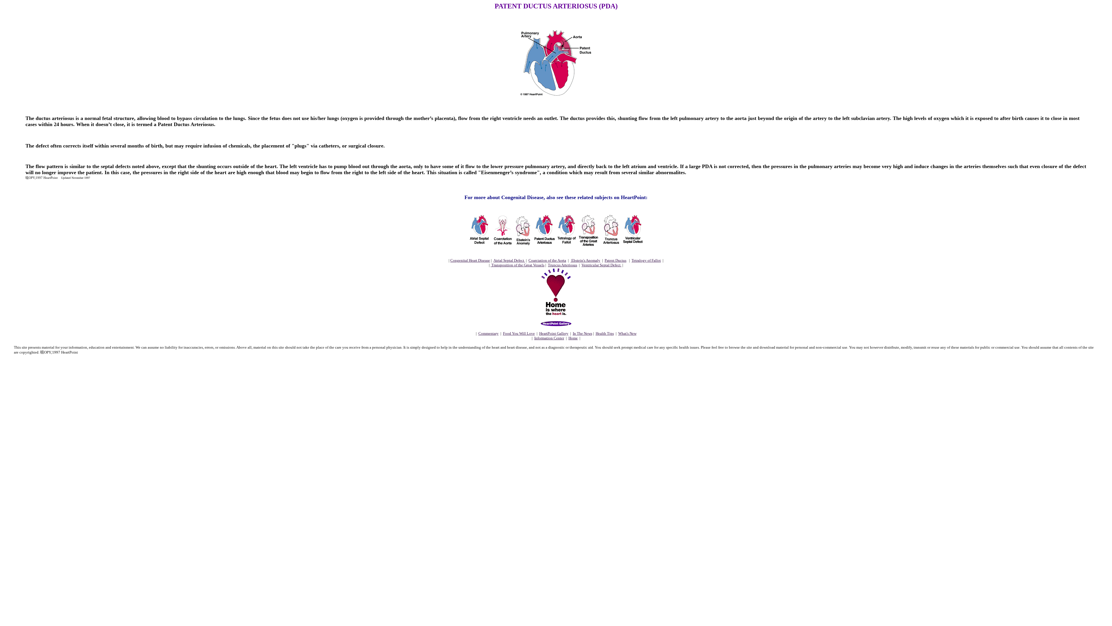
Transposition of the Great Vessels (517, 265)
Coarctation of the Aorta (547, 260)
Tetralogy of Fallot (646, 260)
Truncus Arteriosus (562, 265)
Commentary (488, 333)
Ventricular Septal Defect (601, 265)
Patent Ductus (615, 260)
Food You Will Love (519, 333)
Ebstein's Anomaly (585, 260)
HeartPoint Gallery (553, 333)
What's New (627, 333)
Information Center (549, 338)
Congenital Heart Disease (470, 260)
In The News (582, 333)
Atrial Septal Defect (509, 260)
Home (573, 338)
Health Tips (605, 333)
